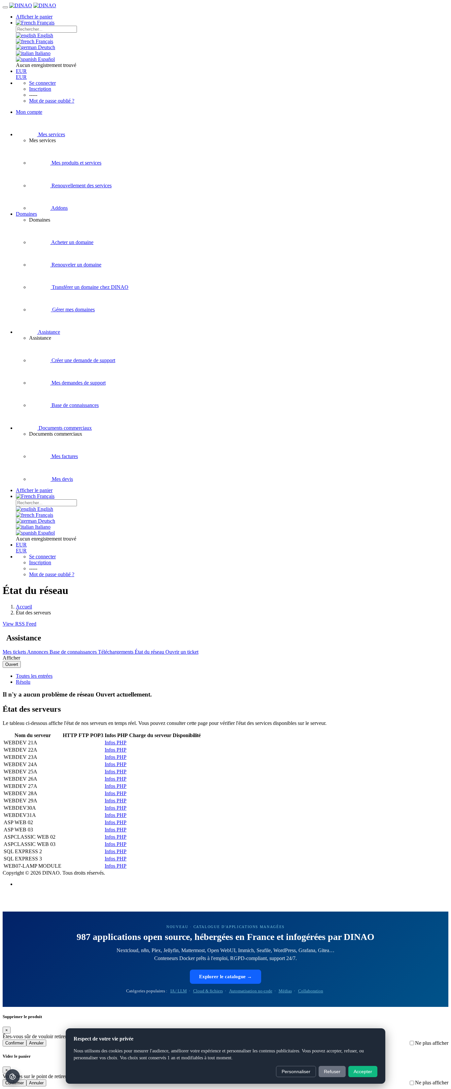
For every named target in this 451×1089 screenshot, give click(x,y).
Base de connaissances (74, 652)
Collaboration (310, 990)
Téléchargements (116, 652)
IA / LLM (178, 990)
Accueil (24, 606)
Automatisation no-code (250, 990)
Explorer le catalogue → (225, 976)
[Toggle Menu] (5, 7)
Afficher (11, 658)
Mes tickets (15, 652)
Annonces (38, 652)
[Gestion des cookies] (12, 1076)
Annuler (36, 1043)
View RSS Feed (19, 624)
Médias (285, 990)
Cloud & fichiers (208, 990)
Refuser (332, 1071)
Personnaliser (296, 1071)
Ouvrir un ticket (181, 652)
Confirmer (14, 1043)
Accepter (363, 1071)
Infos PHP (115, 742)
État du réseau (150, 652)
